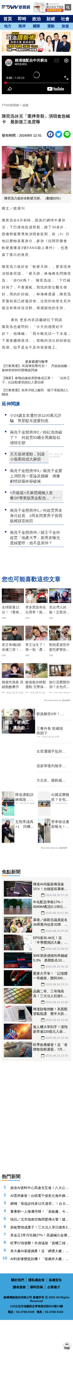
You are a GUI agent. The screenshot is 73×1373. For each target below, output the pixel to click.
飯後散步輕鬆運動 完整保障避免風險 (36, 685)
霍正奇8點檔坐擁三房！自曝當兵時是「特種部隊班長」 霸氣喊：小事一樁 (12, 647)
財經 (51, 18)
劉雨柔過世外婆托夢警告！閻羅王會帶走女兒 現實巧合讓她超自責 (59, 647)
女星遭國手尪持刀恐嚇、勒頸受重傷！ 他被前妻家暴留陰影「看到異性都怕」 (51, 751)
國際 (36, 26)
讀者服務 (19, 1287)
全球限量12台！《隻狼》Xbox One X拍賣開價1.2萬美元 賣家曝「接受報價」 (13, 610)
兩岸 (22, 26)
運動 (51, 26)
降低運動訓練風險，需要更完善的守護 (24, 797)
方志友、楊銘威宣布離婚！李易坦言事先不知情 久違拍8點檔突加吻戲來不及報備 (51, 780)
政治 (36, 18)
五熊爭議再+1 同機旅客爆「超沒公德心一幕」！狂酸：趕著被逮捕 (24, 824)
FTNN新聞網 (10, 105)
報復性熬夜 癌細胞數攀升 (13, 684)
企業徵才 (53, 1287)
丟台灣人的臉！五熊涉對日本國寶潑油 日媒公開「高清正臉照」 (60, 610)
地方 (7, 26)
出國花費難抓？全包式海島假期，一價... (60, 797)
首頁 (7, 18)
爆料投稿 (36, 1287)
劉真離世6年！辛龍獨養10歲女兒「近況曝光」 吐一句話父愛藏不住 (51, 714)
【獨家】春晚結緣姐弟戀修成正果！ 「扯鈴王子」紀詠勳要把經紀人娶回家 (36, 380)
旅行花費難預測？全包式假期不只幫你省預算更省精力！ (59, 685)
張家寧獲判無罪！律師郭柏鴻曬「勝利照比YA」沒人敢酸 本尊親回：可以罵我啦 (51, 766)
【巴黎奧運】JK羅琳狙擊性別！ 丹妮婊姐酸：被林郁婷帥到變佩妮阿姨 (36, 368)
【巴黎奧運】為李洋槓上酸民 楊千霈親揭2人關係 (35, 392)
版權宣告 (55, 1280)
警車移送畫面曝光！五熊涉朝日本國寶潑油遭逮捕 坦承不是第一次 (60, 824)
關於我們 (17, 1280)
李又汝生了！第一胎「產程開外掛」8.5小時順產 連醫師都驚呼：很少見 (36, 647)
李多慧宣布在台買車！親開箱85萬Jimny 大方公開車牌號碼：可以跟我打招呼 (36, 610)
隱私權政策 (36, 1280)
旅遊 (65, 26)
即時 (22, 18)
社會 (65, 18)
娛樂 (26, 105)
